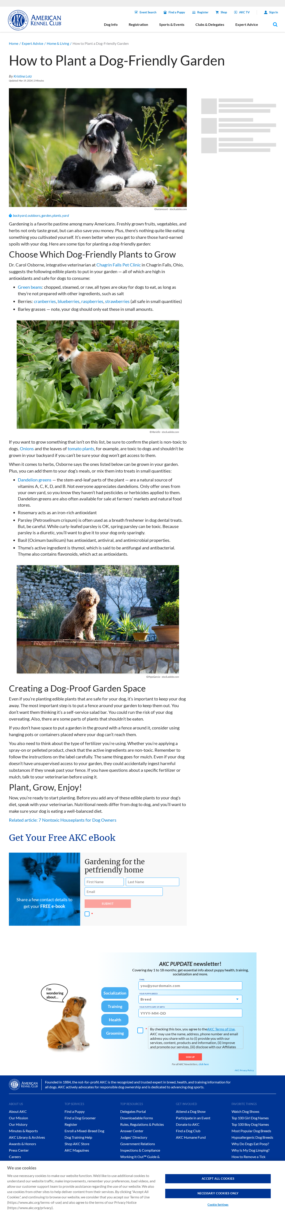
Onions (27, 448)
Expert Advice (32, 43)
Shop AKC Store (77, 1144)
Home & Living (58, 43)
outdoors (34, 215)
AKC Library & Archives (27, 1137)
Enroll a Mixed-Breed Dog (84, 1131)
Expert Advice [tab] (246, 24)
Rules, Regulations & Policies (142, 1124)
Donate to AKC (188, 1124)
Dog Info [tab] (111, 24)
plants (56, 215)
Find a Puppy (177, 12)
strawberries (117, 301)
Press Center (19, 1150)
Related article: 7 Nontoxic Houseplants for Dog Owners (62, 820)
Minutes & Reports (23, 1131)
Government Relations (137, 1144)
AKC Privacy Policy (244, 1070)
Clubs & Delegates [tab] (209, 24)
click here (204, 1064)
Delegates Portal (133, 1111)
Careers (15, 1157)
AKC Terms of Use (221, 1029)
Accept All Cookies (218, 1178)
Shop (224, 12)
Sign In (273, 12)
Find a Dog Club (188, 1131)
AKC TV (244, 12)
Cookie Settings (218, 1204)
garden (46, 215)
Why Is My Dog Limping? (250, 1150)
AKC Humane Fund (191, 1137)
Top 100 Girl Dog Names (250, 1118)
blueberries (68, 301)
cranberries (45, 301)
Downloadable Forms (136, 1118)
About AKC (18, 1111)
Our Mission (18, 1118)
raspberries (92, 301)
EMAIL (142, 980)
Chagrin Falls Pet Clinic (118, 264)
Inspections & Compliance (140, 1150)
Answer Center (131, 1131)
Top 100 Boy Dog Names (250, 1124)
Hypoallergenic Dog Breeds (252, 1137)
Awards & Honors (22, 1144)
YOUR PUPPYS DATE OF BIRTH (152, 1007)
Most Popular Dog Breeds (251, 1131)
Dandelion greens (34, 479)
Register (202, 12)
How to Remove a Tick (248, 1157)
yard (65, 215)
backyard (19, 215)
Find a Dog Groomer (80, 1118)
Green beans (30, 287)
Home (13, 43)
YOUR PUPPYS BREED (148, 994)
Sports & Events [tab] (171, 24)
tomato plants (81, 448)
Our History (18, 1124)
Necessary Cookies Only (218, 1193)
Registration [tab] (138, 24)
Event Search (148, 12)
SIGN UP (190, 1057)
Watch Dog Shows (245, 1111)
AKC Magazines (77, 1150)
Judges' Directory (133, 1137)
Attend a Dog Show (191, 1111)
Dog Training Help (78, 1137)
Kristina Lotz (23, 76)
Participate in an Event (193, 1118)
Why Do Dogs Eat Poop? (250, 1144)
